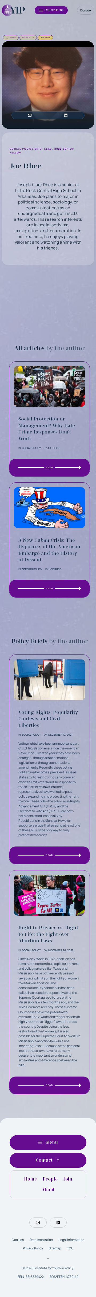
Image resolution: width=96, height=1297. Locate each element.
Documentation (41, 1239)
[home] (13, 10)
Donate (85, 10)
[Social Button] (38, 1222)
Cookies (18, 1239)
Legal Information (71, 1239)
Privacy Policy (33, 1248)
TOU (70, 1248)
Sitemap (55, 1248)
